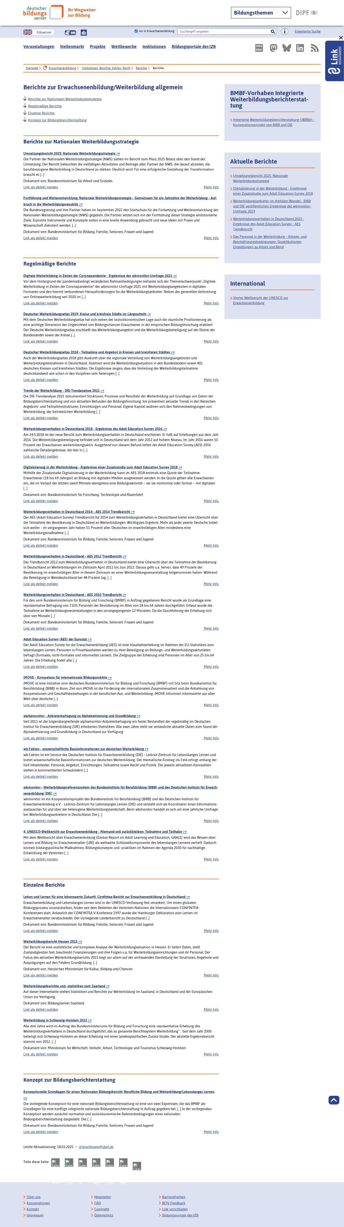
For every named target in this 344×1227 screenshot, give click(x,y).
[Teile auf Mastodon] (55, 1162)
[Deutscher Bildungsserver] (59, 12)
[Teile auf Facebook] (69, 1162)
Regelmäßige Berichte (45, 105)
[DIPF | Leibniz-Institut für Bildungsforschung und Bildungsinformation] (307, 12)
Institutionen (154, 46)
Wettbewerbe (124, 46)
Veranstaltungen (38, 46)
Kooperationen (38, 1203)
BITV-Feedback (173, 1203)
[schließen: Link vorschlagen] (341, 38)
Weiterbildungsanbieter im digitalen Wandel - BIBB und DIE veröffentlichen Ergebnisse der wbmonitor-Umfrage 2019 (272, 206)
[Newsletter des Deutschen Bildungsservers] (259, 48)
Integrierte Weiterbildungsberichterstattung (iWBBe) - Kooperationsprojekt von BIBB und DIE (274, 122)
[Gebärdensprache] (70, 33)
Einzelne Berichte (41, 112)
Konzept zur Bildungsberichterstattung (57, 119)
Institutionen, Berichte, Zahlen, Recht (106, 68)
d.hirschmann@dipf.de (96, 1147)
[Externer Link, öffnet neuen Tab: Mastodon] (273, 48)
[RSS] (314, 48)
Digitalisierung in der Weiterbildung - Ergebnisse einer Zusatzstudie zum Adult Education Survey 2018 (273, 190)
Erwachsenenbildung (62, 68)
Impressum (35, 1215)
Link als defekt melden (40, 187)
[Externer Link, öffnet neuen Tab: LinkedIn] (300, 48)
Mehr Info (211, 187)
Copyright (101, 1209)
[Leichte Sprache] (84, 33)
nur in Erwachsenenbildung (156, 31)
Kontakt (33, 1209)
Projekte (98, 46)
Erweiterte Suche (308, 31)
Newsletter (102, 1197)
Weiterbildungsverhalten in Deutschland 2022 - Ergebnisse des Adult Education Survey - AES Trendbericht (268, 224)
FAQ (97, 1203)
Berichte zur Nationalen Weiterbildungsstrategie (65, 98)
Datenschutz (103, 1215)
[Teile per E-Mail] (123, 1162)
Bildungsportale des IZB (194, 46)
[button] (334, 1100)
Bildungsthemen (253, 13)
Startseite (32, 68)
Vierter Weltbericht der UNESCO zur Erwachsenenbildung (260, 300)
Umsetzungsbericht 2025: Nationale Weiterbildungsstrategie (260, 178)
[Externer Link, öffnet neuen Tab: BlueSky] (287, 48)
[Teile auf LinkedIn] (110, 1162)
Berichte (141, 68)
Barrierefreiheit (173, 1197)
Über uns (33, 1197)
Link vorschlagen (175, 1209)
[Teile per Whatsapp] (96, 1162)
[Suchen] (273, 31)
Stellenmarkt (72, 46)
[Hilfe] (285, 31)
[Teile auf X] (82, 1162)
